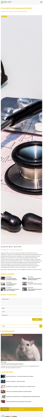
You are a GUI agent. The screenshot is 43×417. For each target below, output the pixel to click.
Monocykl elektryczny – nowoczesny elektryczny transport (19, 376)
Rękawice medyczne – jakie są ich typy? (15, 381)
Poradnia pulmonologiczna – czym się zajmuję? (13, 290)
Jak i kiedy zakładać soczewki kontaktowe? (11, 279)
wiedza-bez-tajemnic (7, 246)
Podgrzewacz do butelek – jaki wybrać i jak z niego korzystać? (20, 386)
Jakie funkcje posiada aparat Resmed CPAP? (35, 290)
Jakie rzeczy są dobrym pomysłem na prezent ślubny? (19, 391)
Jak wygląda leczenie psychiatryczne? (11, 284)
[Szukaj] (40, 326)
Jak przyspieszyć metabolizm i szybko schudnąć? (21, 409)
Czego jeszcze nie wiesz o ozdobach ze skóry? (12, 336)
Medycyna (4, 16)
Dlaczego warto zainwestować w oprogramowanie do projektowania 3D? (23, 396)
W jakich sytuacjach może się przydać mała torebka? (18, 401)
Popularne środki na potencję (35, 284)
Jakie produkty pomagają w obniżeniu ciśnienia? (34, 279)
